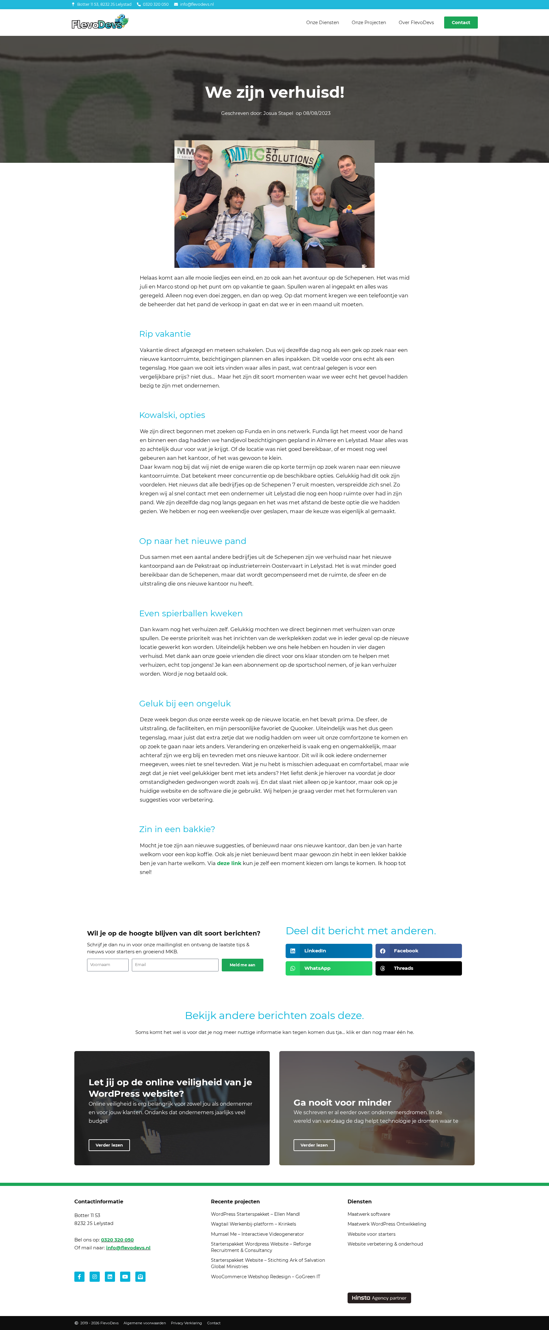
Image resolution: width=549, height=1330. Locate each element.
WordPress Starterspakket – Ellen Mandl (255, 1214)
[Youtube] (125, 1277)
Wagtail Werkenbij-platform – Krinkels (253, 1224)
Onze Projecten (369, 22)
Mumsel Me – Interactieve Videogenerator (257, 1234)
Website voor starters (372, 1234)
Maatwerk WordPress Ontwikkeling (387, 1224)
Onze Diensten (322, 22)
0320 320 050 (117, 1240)
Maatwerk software (369, 1214)
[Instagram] (95, 1277)
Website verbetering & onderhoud (385, 1244)
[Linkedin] (110, 1277)
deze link (229, 863)
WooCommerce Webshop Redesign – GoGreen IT (265, 1277)
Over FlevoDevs (416, 22)
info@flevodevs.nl (128, 1248)
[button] (329, 951)
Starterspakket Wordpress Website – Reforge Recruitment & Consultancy (261, 1247)
